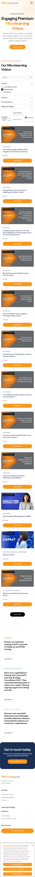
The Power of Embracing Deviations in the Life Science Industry (17, 436)
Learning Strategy (8, 807)
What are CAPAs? (9, 555)
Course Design (5, 816)
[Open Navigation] (31, 3)
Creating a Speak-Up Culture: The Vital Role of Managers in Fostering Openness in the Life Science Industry (17, 233)
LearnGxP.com (9, 847)
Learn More (17, 160)
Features (4, 811)
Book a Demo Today (17, 831)
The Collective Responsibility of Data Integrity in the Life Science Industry (15, 151)
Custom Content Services (8, 818)
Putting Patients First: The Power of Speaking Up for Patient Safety (15, 191)
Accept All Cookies (17, 874)
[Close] (32, 845)
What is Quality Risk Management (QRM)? (17, 516)
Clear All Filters (17, 113)
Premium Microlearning (7, 797)
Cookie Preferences (17, 864)
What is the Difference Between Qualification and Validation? (14, 477)
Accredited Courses (10, 87)
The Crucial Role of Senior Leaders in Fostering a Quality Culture (15, 315)
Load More (17, 614)
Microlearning (8, 89)
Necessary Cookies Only (17, 869)
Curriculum (7, 92)
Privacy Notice (18, 861)
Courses (4, 790)
